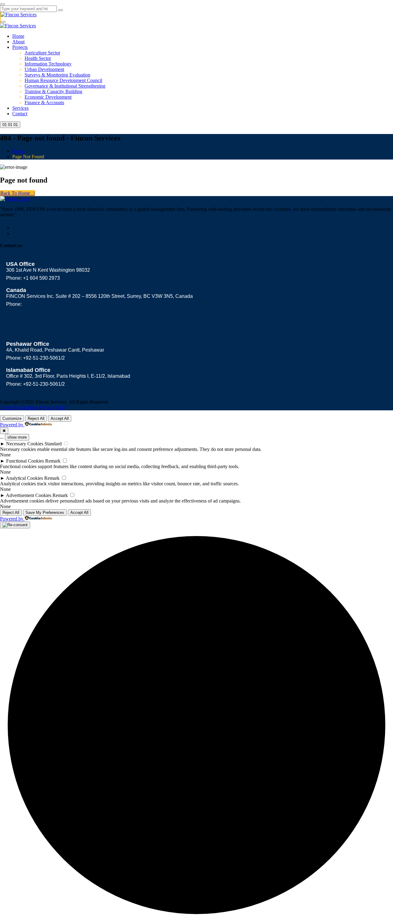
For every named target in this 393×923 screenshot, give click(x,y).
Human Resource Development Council (63, 80)
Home (18, 36)
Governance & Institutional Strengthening (65, 86)
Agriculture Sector (42, 52)
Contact (19, 113)
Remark (52, 460)
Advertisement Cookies (28, 495)
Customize (11, 418)
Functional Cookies (25, 460)
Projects (20, 47)
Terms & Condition (18, 407)
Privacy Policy (53, 407)
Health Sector (38, 58)
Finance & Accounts (44, 102)
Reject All (36, 418)
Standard (53, 443)
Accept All (60, 418)
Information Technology (48, 63)
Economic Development (48, 97)
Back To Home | (17, 193)
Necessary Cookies (24, 443)
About (18, 41)
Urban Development (44, 69)
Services (20, 108)
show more (17, 437)
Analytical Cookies (24, 478)
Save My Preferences (44, 512)
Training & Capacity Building (53, 91)
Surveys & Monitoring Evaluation (57, 74)
